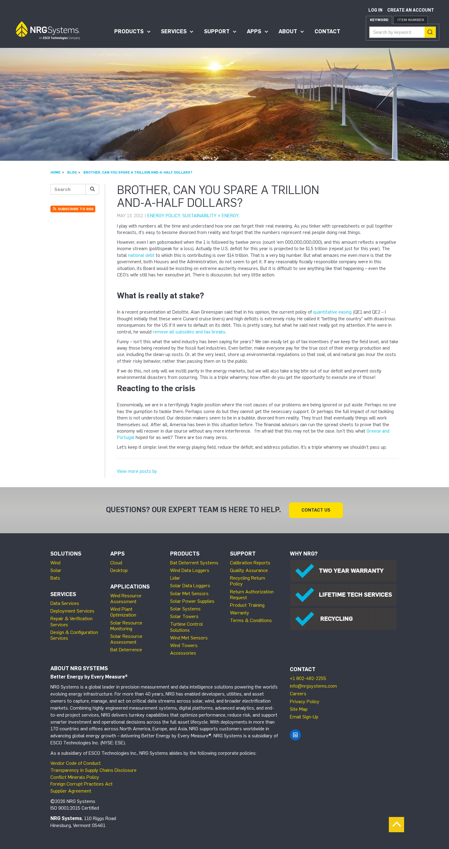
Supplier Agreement (70, 791)
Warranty (239, 613)
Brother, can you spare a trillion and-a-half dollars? (137, 172)
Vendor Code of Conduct (75, 763)
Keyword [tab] (379, 20)
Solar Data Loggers (190, 585)
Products (129, 31)
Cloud (116, 563)
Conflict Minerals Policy (74, 777)
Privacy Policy (304, 701)
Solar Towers (184, 616)
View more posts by (137, 471)
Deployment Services (72, 611)
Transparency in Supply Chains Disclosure (93, 770)
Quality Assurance (249, 570)
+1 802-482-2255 (308, 678)
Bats (55, 578)
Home (55, 172)
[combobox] (402, 32)
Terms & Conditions (251, 620)
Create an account (410, 10)
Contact (327, 31)
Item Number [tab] (410, 20)
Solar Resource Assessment (126, 639)
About (288, 31)
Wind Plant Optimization (123, 612)
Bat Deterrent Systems (194, 563)
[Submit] (430, 32)
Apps (254, 31)
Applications (130, 586)
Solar (55, 570)
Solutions (65, 553)
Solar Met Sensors (189, 593)
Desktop (119, 570)
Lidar (175, 578)
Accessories (183, 653)
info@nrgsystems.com (313, 686)
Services (174, 31)
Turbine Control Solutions (186, 627)
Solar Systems (185, 609)
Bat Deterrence (126, 650)
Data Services (64, 603)
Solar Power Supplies (192, 601)
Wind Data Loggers (189, 570)
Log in (375, 10)
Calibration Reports (250, 563)
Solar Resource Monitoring (126, 625)
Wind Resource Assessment (125, 598)
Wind (55, 563)
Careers (298, 693)
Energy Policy (163, 215)
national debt (141, 255)
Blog (72, 172)
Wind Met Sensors (189, 638)
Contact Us (315, 510)
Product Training (247, 605)
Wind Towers (184, 645)
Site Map (299, 709)
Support (217, 31)
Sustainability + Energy (210, 215)
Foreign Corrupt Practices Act (81, 784)
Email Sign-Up (304, 717)
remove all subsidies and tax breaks (189, 332)
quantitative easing (332, 312)
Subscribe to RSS (75, 209)
